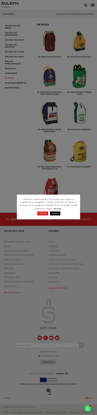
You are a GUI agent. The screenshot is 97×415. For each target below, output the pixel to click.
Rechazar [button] (55, 213)
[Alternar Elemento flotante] (87, 408)
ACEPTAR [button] (43, 213)
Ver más (57, 209)
